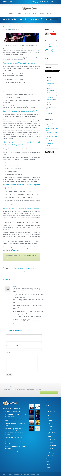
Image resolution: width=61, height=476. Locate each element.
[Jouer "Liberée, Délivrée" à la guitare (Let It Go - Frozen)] (37, 417)
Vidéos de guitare (50, 113)
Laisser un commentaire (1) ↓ (33, 272)
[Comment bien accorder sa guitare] (31, 417)
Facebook (46, 1)
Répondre (15, 323)
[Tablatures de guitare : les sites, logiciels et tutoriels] (37, 406)
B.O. (48, 102)
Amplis (48, 86)
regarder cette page (13, 250)
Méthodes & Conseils (18, 268)
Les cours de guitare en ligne (12, 411)
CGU (22, 474)
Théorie (48, 111)
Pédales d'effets (50, 90)
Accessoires (50, 83)
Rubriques (18, 13)
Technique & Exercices (31, 268)
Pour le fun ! (48, 97)
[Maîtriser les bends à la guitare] (31, 428)
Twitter (39, 1)
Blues (48, 105)
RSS (34, 1)
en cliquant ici (15, 258)
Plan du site (26, 474)
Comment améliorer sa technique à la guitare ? (20, 27)
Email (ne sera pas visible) (12, 345)
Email (52, 1)
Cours (34, 13)
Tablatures (27, 13)
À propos (5, 1)
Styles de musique (50, 99)
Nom (7, 339)
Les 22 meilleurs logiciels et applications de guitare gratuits (52, 128)
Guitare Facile (16, 474)
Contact (10, 1)
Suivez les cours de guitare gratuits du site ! (51, 48)
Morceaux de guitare (50, 95)
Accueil (11, 13)
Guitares (49, 88)
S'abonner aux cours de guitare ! (49, 393)
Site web (8, 352)
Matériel (48, 80)
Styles (49, 423)
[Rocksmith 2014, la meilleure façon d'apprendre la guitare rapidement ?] (37, 428)
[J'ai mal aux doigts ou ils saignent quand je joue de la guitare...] (31, 423)
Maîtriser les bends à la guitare (13, 451)
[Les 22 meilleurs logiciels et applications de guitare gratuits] (37, 412)
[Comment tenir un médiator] (37, 423)
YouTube (36, 2)
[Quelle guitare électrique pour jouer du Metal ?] (31, 412)
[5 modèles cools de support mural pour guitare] (31, 406)
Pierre (10, 29)
